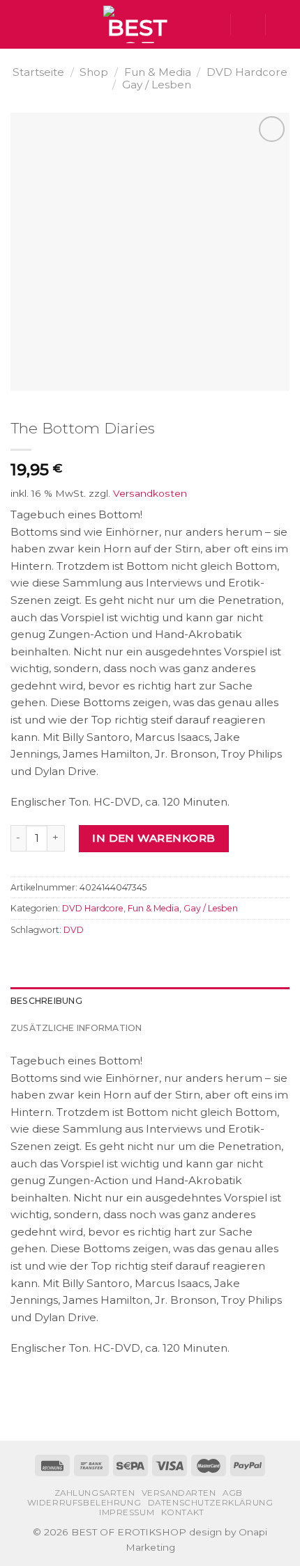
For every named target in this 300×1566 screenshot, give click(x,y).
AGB (233, 1493)
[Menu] (18, 24)
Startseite (38, 72)
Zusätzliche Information (76, 1028)
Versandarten (179, 1493)
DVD (73, 930)
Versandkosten (150, 493)
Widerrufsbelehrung (84, 1503)
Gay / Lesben (156, 84)
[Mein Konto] (248, 24)
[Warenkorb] (283, 24)
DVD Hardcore (247, 72)
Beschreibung (46, 1001)
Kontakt (182, 1512)
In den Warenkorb (153, 838)
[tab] (150, 1001)
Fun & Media (157, 72)
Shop (94, 72)
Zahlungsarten (94, 1493)
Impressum (126, 1512)
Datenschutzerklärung (210, 1503)
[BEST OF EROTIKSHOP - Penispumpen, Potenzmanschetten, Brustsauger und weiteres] (137, 24)
